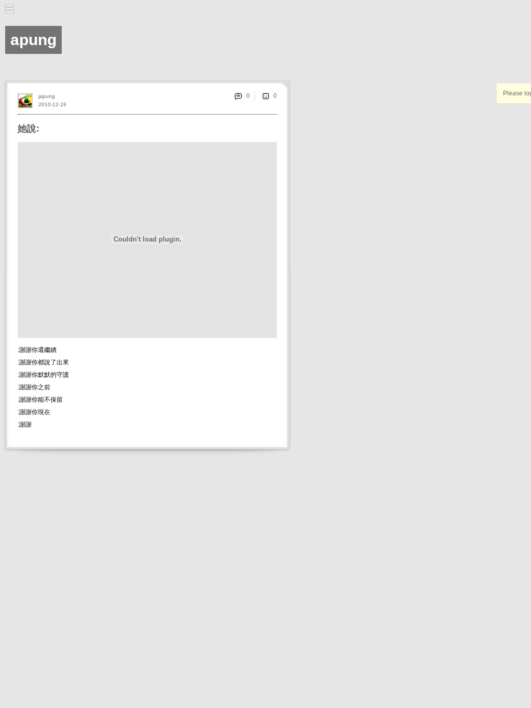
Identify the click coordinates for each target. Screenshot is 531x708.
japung (46, 96)
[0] (265, 96)
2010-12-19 (52, 104)
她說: (28, 128)
